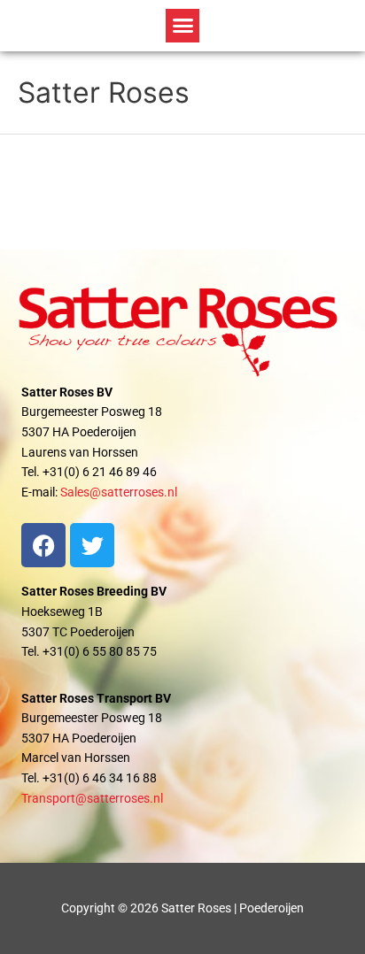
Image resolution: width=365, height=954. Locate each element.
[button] (182, 25)
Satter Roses (104, 92)
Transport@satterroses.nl (92, 798)
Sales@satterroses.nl (118, 492)
